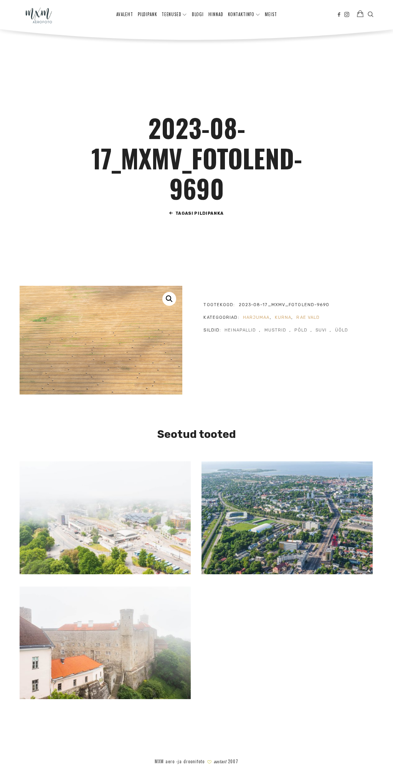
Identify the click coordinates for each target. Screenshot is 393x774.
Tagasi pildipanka (199, 213)
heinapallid (240, 330)
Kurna (283, 317)
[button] (169, 299)
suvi (321, 330)
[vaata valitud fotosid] (360, 14)
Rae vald (308, 317)
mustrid (275, 330)
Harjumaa (256, 317)
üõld (341, 330)
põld (300, 330)
